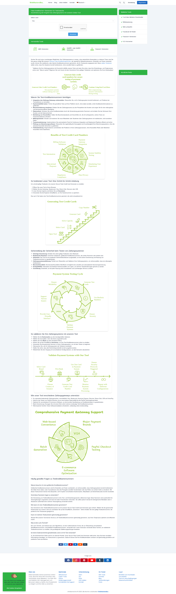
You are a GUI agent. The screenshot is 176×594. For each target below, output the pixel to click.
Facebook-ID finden (129, 32)
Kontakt (72, 2)
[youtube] (92, 560)
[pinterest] (84, 560)
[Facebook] (61, 544)
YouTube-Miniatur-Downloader (133, 17)
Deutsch (81, 2)
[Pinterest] (70, 544)
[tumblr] (100, 560)
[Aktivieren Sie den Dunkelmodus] (124, 2)
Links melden (63, 2)
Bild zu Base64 (127, 27)
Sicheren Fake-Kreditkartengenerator (60, 61)
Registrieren (142, 2)
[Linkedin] (75, 544)
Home (50, 2)
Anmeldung (131, 2)
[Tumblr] (85, 544)
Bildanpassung (127, 22)
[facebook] (68, 560)
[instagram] (76, 560)
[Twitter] (65, 544)
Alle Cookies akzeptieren (14, 588)
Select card (34, 17)
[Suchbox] (120, 2)
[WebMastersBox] (38, 2)
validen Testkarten (106, 63)
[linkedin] (107, 560)
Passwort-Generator (129, 37)
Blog (55, 2)
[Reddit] (80, 544)
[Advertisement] (133, 56)
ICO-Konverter (127, 41)
